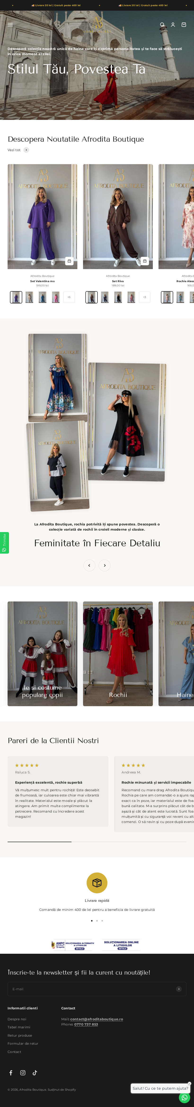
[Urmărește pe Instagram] (23, 1073)
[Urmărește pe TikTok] (35, 1073)
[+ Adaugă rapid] (69, 261)
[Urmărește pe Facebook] (11, 1073)
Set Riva (118, 281)
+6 (69, 297)
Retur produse (20, 1035)
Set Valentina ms (42, 281)
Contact (14, 1051)
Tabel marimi (19, 1027)
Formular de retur (23, 1043)
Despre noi (17, 1019)
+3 (144, 297)
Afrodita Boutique (42, 275)
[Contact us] (184, 1097)
